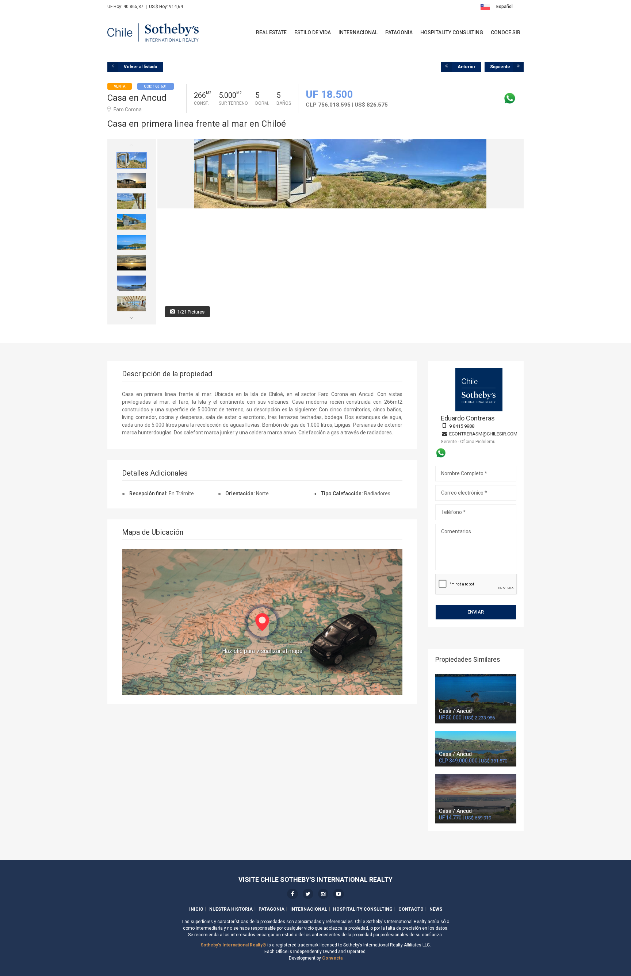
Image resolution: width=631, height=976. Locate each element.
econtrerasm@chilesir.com (483, 434)
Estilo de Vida (312, 32)
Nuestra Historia (231, 909)
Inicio (196, 909)
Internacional (358, 32)
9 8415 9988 (461, 426)
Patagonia (399, 32)
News (435, 909)
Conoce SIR (505, 32)
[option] (131, 160)
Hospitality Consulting (451, 32)
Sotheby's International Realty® (233, 945)
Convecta (332, 958)
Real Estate (271, 32)
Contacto (411, 909)
